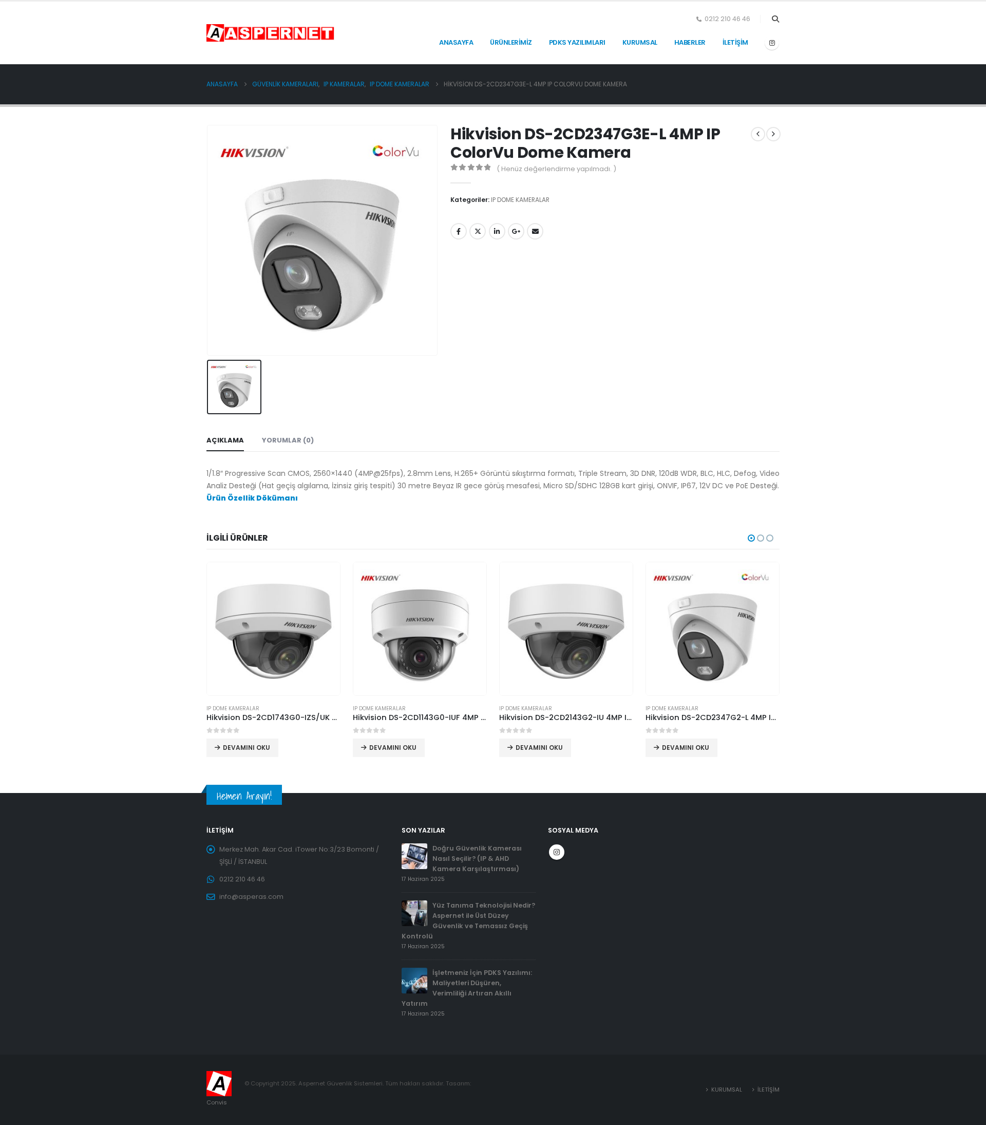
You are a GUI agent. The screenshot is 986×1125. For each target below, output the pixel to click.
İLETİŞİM (735, 42)
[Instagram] (772, 42)
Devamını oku (246, 747)
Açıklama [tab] (225, 440)
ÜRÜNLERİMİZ (511, 42)
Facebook (458, 231)
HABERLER (690, 42)
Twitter (477, 231)
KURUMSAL (639, 42)
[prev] (758, 134)
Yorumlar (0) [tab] (288, 440)
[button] (775, 19)
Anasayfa (456, 42)
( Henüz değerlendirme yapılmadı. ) (556, 169)
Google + (516, 231)
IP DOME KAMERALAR (520, 199)
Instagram (556, 852)
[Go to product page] (273, 628)
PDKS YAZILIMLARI (577, 42)
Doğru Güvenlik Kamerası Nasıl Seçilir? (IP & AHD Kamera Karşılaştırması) (477, 858)
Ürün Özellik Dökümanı (252, 498)
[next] (773, 134)
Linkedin (497, 231)
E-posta (535, 231)
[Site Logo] (232, 33)
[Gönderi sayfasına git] (414, 856)
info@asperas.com (251, 896)
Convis (216, 1102)
